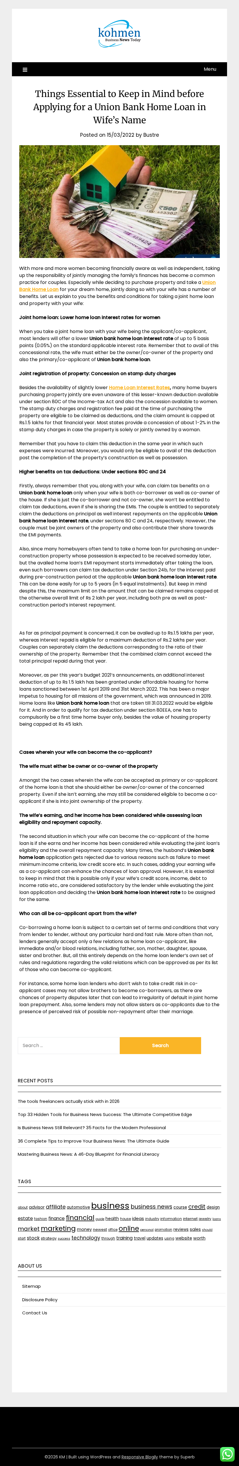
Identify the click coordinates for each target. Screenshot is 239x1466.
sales (195, 1229)
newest (100, 1229)
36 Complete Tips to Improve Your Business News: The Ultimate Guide (93, 1141)
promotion (163, 1229)
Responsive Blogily (140, 1457)
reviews (181, 1229)
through (108, 1238)
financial (80, 1217)
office (112, 1229)
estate (25, 1218)
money (84, 1229)
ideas (138, 1218)
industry (152, 1219)
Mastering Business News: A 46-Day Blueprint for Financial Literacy (88, 1154)
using (169, 1238)
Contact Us (34, 1313)
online (129, 1228)
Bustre (151, 134)
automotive (78, 1207)
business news (151, 1206)
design (213, 1207)
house (125, 1219)
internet (190, 1218)
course (180, 1207)
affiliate (56, 1206)
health (112, 1218)
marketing (58, 1228)
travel (139, 1238)
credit (196, 1206)
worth (199, 1238)
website (183, 1238)
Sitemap (31, 1286)
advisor (37, 1207)
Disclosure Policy (39, 1300)
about (23, 1207)
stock (33, 1238)
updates (155, 1238)
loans (216, 1219)
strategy (49, 1238)
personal (147, 1230)
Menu (210, 69)
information (171, 1218)
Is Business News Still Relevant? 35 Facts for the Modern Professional (92, 1127)
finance (56, 1218)
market (29, 1229)
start (22, 1238)
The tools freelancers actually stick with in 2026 (68, 1101)
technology (85, 1237)
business (110, 1206)
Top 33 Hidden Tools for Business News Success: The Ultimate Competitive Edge (105, 1114)
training (124, 1238)
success (64, 1238)
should (207, 1230)
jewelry (205, 1218)
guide (100, 1219)
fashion (40, 1219)
